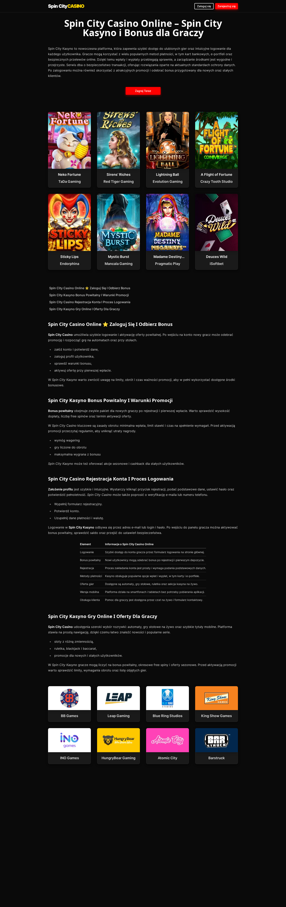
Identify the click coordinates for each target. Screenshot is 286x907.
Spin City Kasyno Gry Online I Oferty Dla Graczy (84, 309)
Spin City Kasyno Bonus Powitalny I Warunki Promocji (89, 295)
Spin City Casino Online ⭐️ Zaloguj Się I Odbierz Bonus (89, 288)
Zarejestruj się (227, 6)
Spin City (66, 6)
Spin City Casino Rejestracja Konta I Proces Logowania (89, 302)
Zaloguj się (204, 6)
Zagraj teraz (143, 90)
